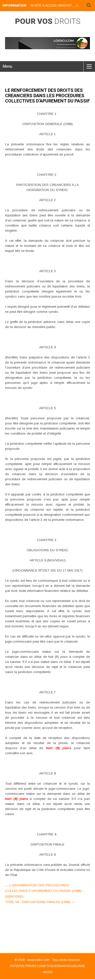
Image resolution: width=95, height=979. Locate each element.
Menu (7, 66)
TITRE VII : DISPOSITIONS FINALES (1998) (40, 902)
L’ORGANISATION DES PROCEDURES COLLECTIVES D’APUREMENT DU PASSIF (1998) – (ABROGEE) (44, 890)
